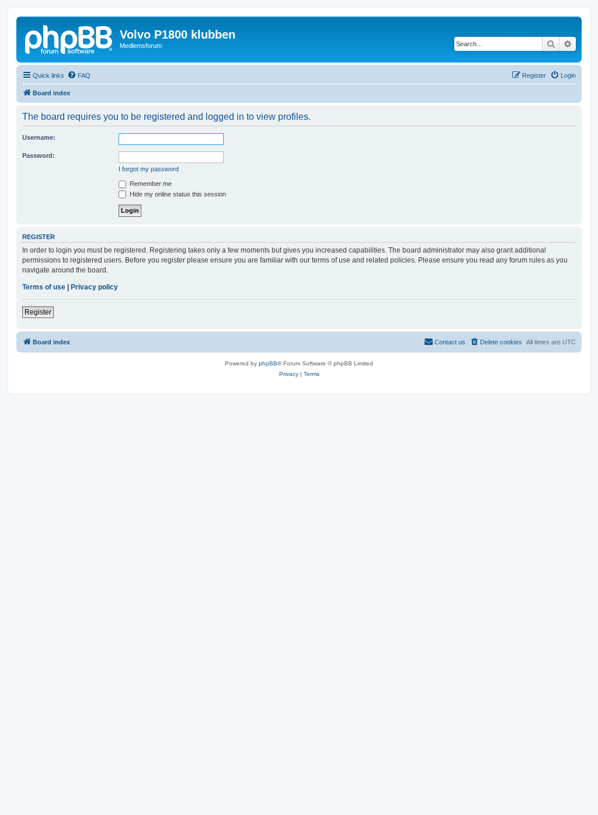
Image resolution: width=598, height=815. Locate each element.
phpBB (268, 363)
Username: (38, 137)
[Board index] (69, 38)
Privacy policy (94, 287)
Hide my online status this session (177, 194)
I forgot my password (149, 168)
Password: (38, 155)
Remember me (150, 183)
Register (38, 312)
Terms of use (43, 287)
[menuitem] (79, 75)
